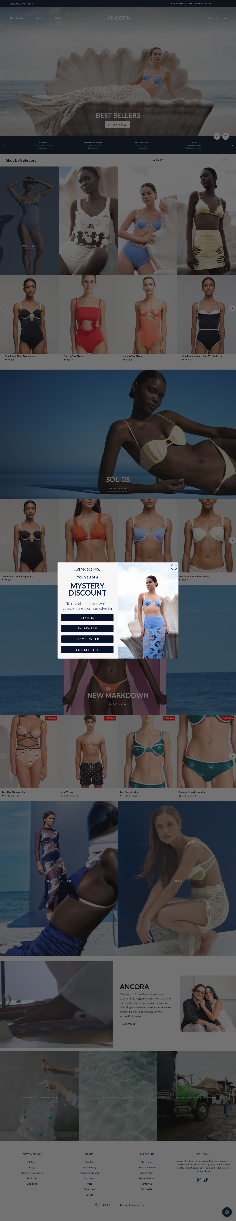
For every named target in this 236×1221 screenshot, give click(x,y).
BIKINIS (87, 617)
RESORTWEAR (87, 639)
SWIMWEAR (87, 628)
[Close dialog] (174, 567)
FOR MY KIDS (87, 649)
